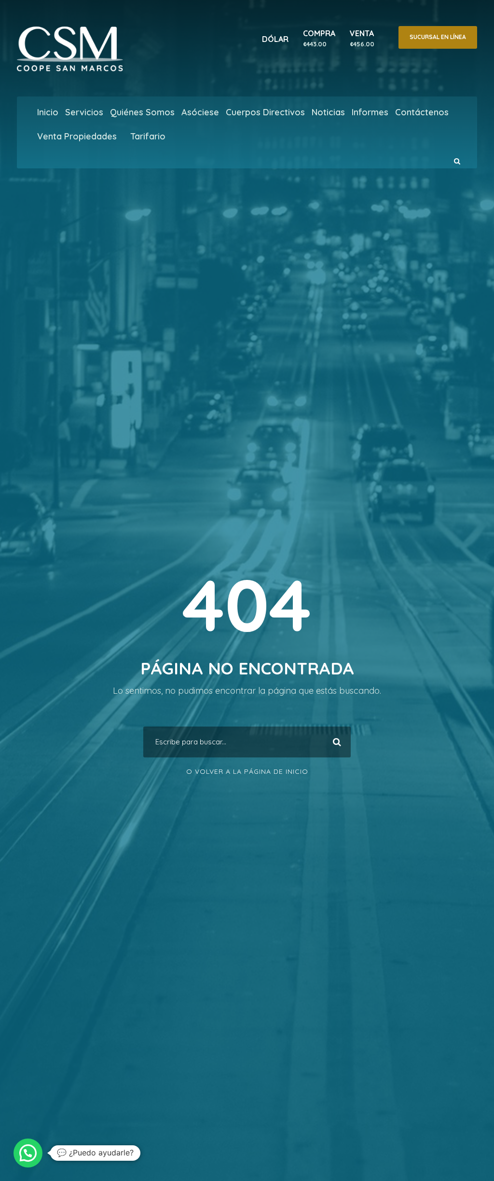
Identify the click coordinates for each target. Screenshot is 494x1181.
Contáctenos (422, 112)
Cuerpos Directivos (265, 112)
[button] (28, 1153)
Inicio (47, 112)
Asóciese (200, 112)
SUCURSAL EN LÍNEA (438, 37)
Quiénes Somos (142, 112)
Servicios (84, 112)
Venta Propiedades (77, 136)
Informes (370, 112)
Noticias (328, 112)
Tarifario (147, 136)
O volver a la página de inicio (247, 771)
